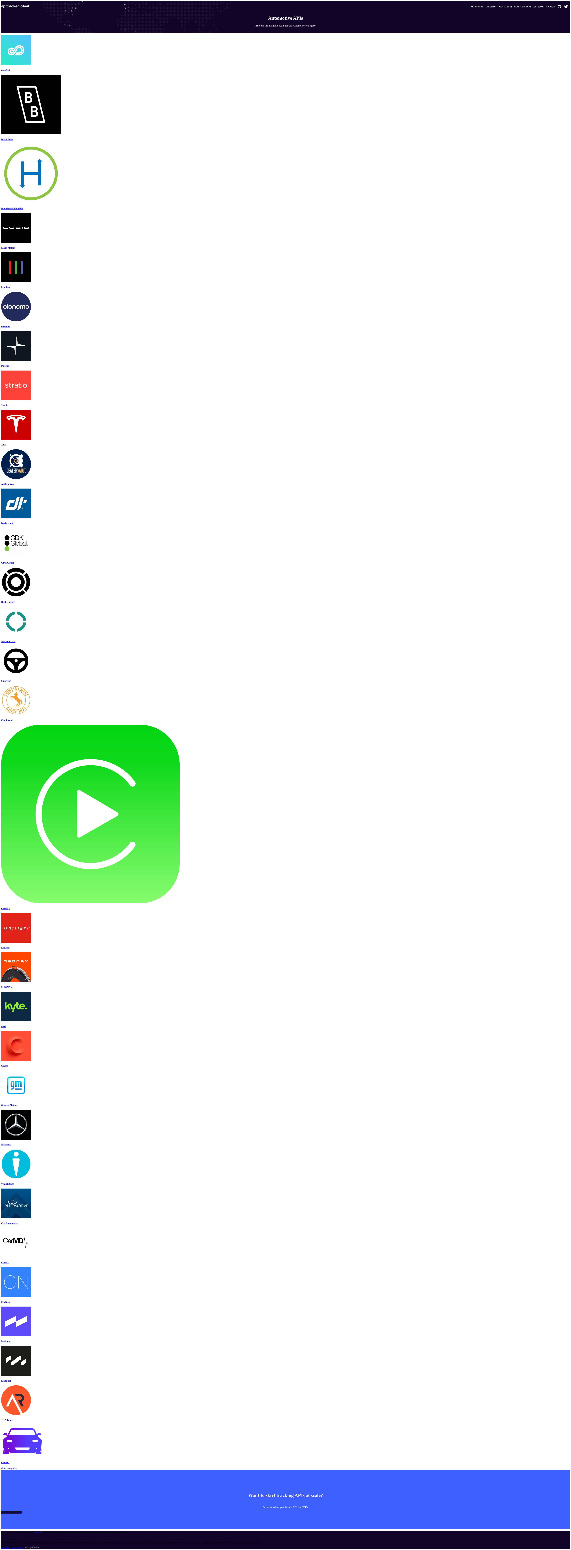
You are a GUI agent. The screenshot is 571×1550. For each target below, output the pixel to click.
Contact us (5, 1547)
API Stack (550, 6)
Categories (491, 6)
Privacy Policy (17, 1547)
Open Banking (505, 6)
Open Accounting (522, 6)
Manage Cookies (32, 1547)
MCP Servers (477, 6)
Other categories (9, 1468)
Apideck (38, 1532)
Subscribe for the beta (11, 1512)
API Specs (538, 6)
